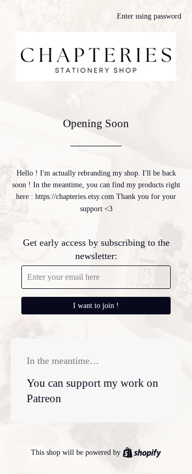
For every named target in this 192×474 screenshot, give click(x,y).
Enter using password (149, 16)
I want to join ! (96, 306)
